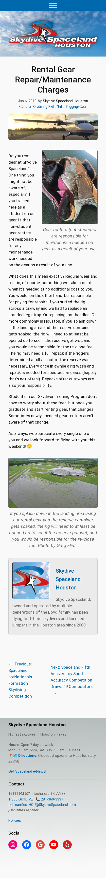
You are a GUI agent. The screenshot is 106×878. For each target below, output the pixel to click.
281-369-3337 (52, 799)
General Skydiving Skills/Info (42, 107)
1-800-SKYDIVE (20, 799)
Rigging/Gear (76, 107)
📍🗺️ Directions (22, 756)
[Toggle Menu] (53, 5)
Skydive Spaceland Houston (68, 579)
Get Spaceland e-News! (27, 771)
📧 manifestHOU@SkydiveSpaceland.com (42, 805)
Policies (14, 821)
